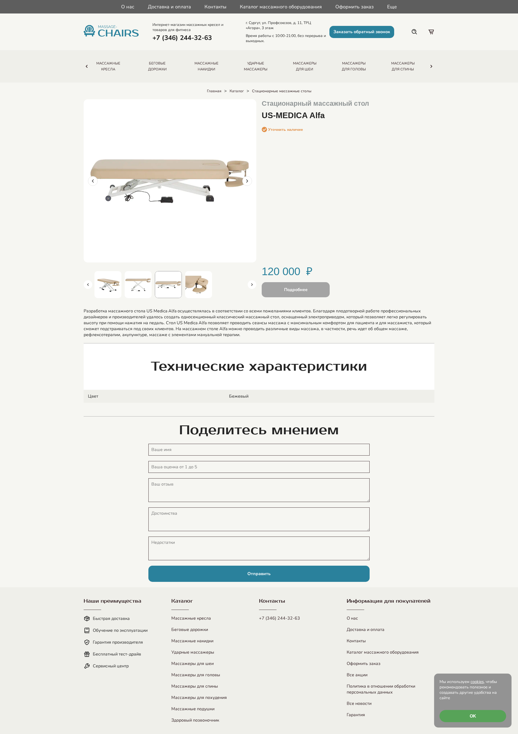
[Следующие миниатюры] (252, 284)
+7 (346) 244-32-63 (279, 618)
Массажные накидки (192, 641)
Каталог (237, 91)
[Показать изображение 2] (138, 284)
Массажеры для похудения (199, 698)
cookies (477, 681)
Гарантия (356, 715)
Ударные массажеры (192, 652)
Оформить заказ (354, 7)
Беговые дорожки (189, 630)
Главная (214, 91)
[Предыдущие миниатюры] (88, 284)
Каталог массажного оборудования (281, 7)
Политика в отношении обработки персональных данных (381, 689)
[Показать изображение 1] (107, 284)
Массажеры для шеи (192, 664)
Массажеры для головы (195, 675)
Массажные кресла (191, 618)
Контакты (215, 7)
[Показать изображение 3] (168, 284)
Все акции (357, 675)
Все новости (359, 703)
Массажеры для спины (194, 686)
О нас (127, 7)
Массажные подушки (192, 709)
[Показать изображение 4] (198, 284)
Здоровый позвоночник (195, 720)
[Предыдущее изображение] (93, 181)
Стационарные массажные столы (281, 91)
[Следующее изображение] (247, 181)
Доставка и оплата (169, 7)
